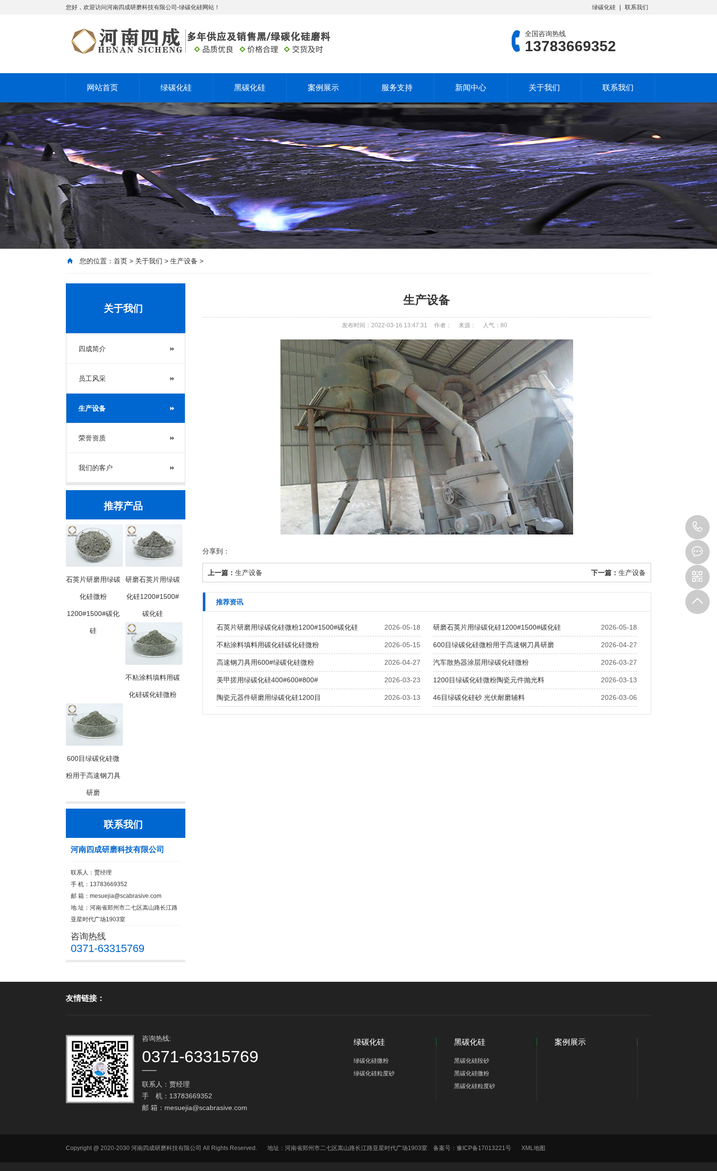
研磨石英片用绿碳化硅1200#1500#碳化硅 (497, 627)
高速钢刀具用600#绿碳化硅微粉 (265, 662)
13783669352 (697, 527)
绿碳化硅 (604, 7)
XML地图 (533, 1148)
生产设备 (184, 261)
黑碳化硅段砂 (471, 1060)
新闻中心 (470, 87)
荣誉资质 (92, 438)
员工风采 (92, 378)
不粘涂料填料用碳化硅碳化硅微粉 (268, 645)
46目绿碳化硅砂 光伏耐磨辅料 (479, 697)
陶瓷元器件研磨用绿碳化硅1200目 (269, 697)
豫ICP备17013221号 (484, 1148)
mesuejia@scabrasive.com (125, 896)
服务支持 (397, 87)
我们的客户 (96, 468)
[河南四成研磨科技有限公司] (200, 41)
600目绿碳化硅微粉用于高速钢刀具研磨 (493, 645)
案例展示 (323, 87)
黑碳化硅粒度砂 (474, 1086)
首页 (120, 261)
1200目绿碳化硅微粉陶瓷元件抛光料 (488, 680)
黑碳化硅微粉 (471, 1073)
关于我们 (544, 87)
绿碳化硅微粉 (371, 1060)
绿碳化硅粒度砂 (374, 1073)
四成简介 (92, 349)
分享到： (216, 551)
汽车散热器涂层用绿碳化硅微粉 (481, 662)
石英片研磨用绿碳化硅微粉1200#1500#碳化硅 (287, 627)
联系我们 (636, 7)
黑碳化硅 (249, 87)
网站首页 (102, 87)
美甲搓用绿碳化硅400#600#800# (267, 680)
